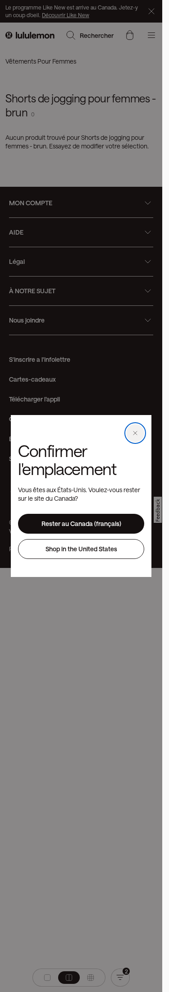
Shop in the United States (81, 549)
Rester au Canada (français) (81, 523)
